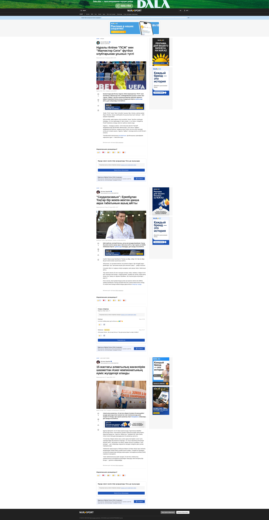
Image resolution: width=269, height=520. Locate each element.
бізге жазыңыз (119, 142)
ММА (92, 14)
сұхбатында (138, 99)
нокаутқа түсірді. (137, 284)
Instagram (140, 178)
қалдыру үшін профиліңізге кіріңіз (128, 164)
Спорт (81, 14)
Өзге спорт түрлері (111, 14)
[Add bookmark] (98, 110)
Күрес (104, 14)
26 (99, 300)
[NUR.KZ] (135, 10)
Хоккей (99, 14)
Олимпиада (119, 14)
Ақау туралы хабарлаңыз (168, 512)
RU (180, 10)
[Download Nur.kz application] (134, 4)
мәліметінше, (123, 135)
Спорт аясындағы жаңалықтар (131, 14)
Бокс (96, 14)
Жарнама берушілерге (182, 512)
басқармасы (135, 416)
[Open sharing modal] (98, 105)
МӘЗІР (84, 10)
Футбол (88, 14)
